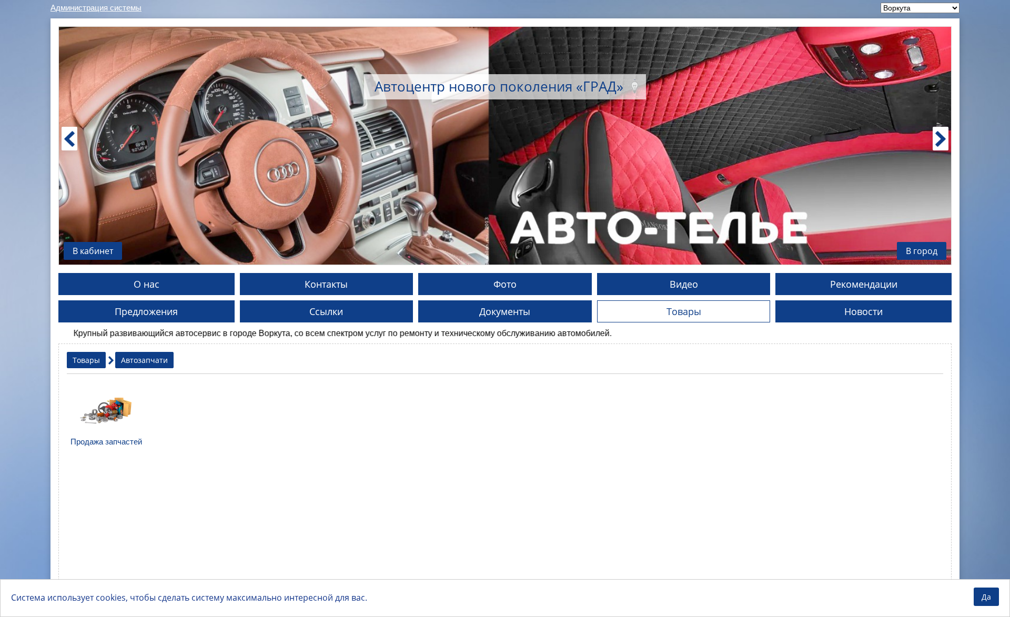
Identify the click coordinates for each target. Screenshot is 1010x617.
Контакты (326, 284)
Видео (684, 284)
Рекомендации (863, 284)
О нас (146, 284)
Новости (863, 311)
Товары (683, 311)
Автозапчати (144, 360)
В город (921, 251)
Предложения (146, 311)
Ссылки (326, 311)
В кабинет (93, 251)
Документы (504, 311)
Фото (505, 284)
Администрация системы (96, 7)
